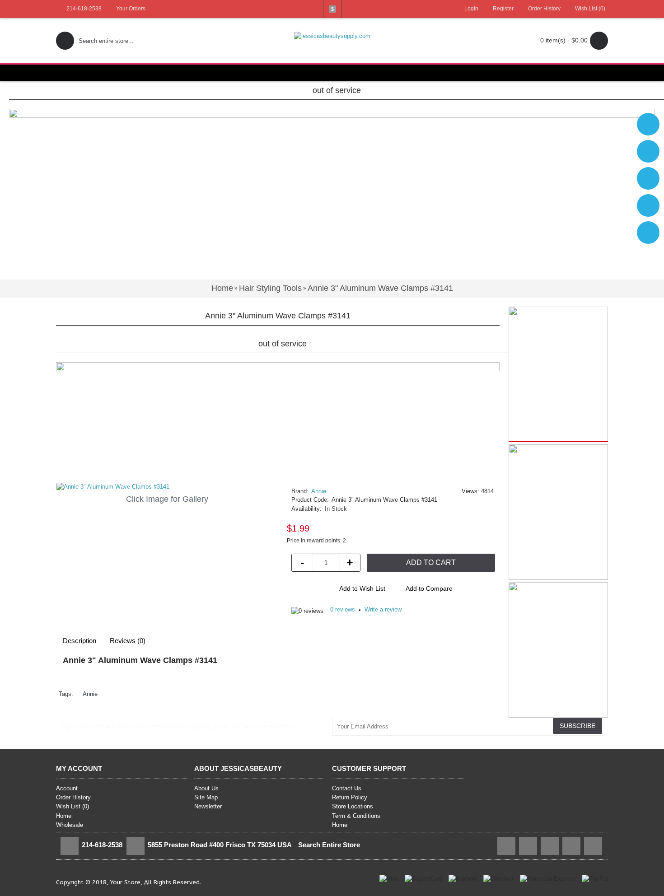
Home (63, 815)
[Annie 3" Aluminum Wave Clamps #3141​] (167, 486)
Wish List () (72, 806)
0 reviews (342, 609)
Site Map (206, 797)
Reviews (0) (127, 640)
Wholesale (69, 824)
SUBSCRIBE (577, 725)
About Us (206, 788)
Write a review (383, 609)
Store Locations (352, 806)
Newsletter (208, 806)
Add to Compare (429, 588)
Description (79, 640)
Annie (318, 491)
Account (67, 788)
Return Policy (349, 797)
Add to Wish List (362, 588)
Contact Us (346, 788)
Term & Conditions (356, 815)
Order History (73, 797)
